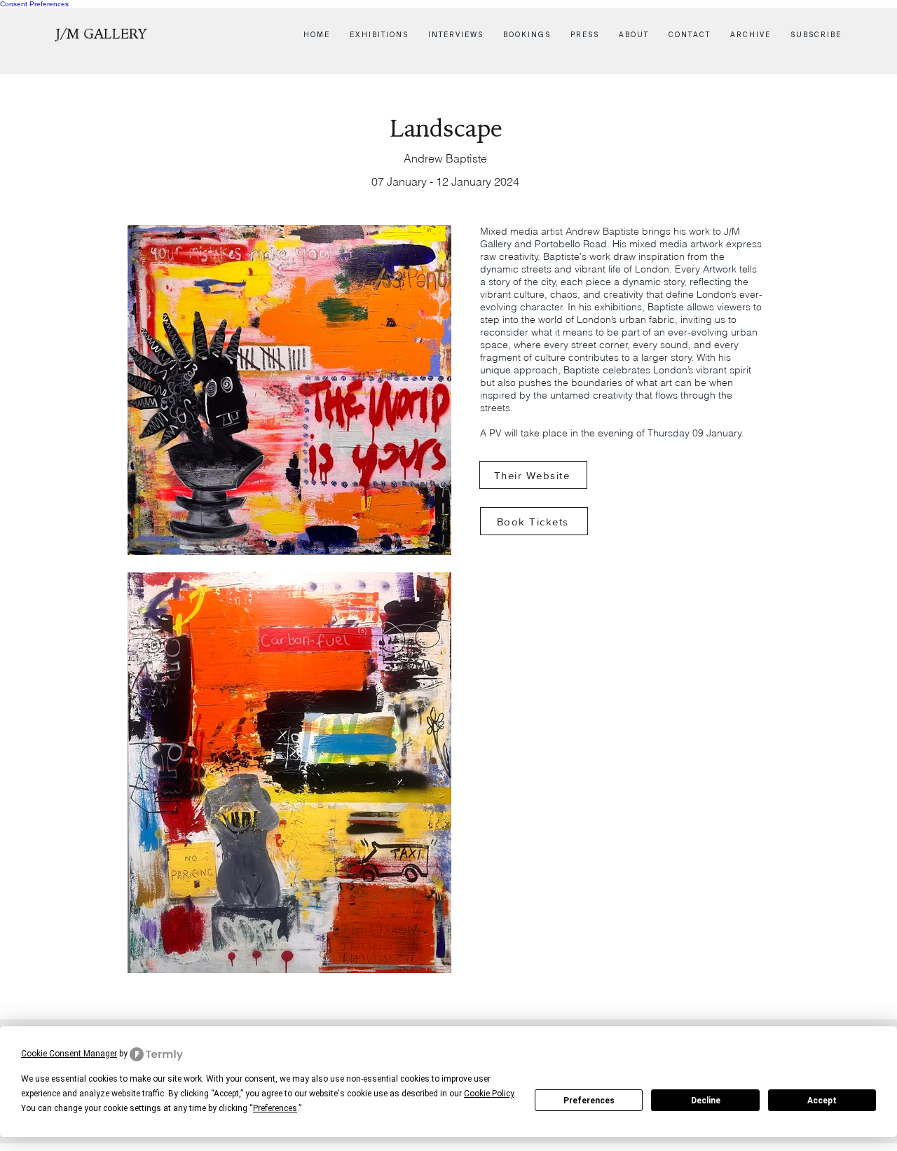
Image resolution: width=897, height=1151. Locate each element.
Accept (822, 1100)
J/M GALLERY (101, 34)
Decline (705, 1100)
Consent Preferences (34, 4)
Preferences (589, 1100)
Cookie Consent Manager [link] (69, 1054)
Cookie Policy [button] (489, 1093)
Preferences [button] (275, 1108)
